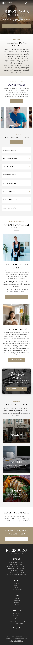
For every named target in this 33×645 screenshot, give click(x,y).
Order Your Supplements (16, 388)
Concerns (16, 587)
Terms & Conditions (21, 636)
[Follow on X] (16, 628)
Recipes (16, 604)
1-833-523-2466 (16, 616)
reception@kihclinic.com (16, 618)
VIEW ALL (16, 101)
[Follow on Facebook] (13, 628)
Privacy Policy (11, 636)
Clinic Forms (16, 600)
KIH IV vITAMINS (16, 359)
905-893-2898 (16, 614)
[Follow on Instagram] (19, 628)
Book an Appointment (16, 297)
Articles (16, 602)
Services (16, 585)
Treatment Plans (16, 589)
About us (16, 583)
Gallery (16, 598)
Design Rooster (19, 641)
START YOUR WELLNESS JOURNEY (16, 26)
